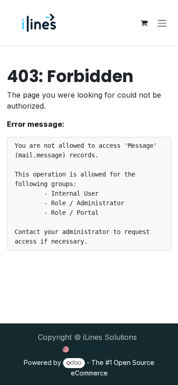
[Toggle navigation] (162, 22)
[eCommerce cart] (144, 23)
